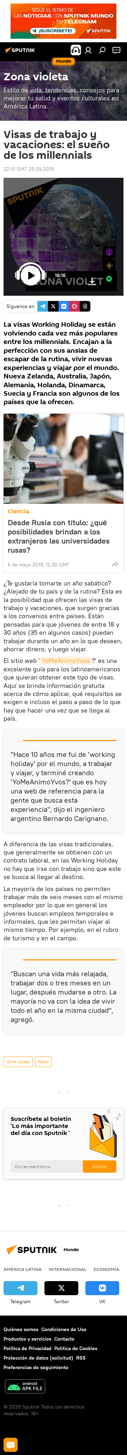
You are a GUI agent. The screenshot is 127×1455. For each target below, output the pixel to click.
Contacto (64, 1339)
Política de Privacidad (28, 1348)
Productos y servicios (28, 1339)
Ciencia (18, 511)
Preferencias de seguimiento (36, 1367)
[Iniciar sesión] (88, 50)
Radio (43, 1061)
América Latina (23, 1269)
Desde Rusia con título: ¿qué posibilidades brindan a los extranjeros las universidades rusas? (59, 536)
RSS (81, 1358)
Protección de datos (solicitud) (38, 1358)
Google (109, 265)
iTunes (109, 252)
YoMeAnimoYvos (66, 661)
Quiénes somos (21, 1329)
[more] (115, 564)
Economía (106, 1269)
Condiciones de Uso (63, 1329)
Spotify (109, 279)
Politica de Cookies (75, 1348)
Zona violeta (18, 1061)
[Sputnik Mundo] (21, 53)
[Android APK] (25, 1387)
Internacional (67, 1269)
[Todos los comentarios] (11, 1445)
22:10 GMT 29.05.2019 (29, 169)
